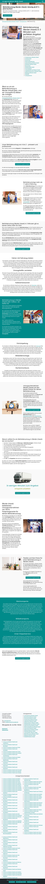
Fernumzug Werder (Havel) (30, 718)
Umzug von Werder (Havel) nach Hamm (33, 809)
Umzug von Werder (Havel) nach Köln (11, 814)
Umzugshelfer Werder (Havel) (30, 732)
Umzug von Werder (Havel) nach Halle (32, 787)
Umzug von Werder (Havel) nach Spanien (12, 771)
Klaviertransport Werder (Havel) (31, 722)
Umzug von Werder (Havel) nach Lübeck (33, 797)
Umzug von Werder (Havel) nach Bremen (12, 784)
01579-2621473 (7, 720)
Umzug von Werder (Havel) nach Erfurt (32, 798)
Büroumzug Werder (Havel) (30, 717)
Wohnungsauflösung (29, 61)
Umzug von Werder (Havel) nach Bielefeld (12, 821)
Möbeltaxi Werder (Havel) (29, 731)
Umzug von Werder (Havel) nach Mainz (32, 795)
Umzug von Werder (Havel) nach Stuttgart (12, 790)
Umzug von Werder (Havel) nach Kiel (32, 783)
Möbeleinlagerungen (29, 67)
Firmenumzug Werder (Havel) (30, 719)
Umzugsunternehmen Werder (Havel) (12, 1)
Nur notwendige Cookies (21, 881)
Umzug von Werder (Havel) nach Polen (11, 747)
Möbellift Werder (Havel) (29, 736)
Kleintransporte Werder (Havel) (31, 729)
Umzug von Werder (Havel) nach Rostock (33, 802)
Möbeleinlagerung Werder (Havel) (31, 724)
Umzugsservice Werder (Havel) (31, 715)
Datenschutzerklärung (31, 881)
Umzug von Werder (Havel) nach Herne (32, 832)
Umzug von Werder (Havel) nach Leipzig (12, 783)
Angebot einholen (7, 15)
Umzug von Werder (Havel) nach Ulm (11, 855)
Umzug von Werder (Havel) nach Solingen (33, 825)
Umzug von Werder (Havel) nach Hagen (33, 805)
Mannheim (34, 285)
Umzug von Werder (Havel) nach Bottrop (12, 862)
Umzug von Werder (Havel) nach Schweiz (12, 772)
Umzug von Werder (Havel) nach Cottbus (12, 785)
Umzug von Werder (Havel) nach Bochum (12, 816)
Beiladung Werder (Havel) (29, 735)
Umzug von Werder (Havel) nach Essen (11, 781)
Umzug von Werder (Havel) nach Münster (12, 822)
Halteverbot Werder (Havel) (30, 721)
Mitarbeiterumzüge (27, 416)
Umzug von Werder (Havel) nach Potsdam (12, 788)
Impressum (4, 728)
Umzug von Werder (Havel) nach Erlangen (12, 873)
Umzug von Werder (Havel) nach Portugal (12, 770)
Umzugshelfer (26, 202)
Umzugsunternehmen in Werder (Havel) (11, 98)
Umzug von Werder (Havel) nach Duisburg (12, 815)
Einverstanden (12, 881)
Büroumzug (27, 65)
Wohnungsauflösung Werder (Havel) (32, 726)
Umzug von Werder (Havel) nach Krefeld (33, 794)
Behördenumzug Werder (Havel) (31, 733)
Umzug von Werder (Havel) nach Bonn (11, 780)
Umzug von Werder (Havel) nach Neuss (32, 833)
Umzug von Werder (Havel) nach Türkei (11, 751)
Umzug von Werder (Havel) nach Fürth (11, 848)
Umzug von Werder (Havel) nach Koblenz (12, 872)
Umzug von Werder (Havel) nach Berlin (11, 778)
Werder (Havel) (30, 72)
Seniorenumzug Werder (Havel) (31, 725)
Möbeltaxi (30, 64)
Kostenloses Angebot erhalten (22, 164)
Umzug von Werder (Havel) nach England (12, 753)
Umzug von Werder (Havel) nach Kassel (33, 804)
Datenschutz (5, 730)
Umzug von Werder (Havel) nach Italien (11, 757)
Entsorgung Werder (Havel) (30, 728)
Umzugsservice (23, 21)
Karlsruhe (38, 346)
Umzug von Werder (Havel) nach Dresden (12, 787)
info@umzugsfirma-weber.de (11, 722)
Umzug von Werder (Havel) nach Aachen (33, 781)
